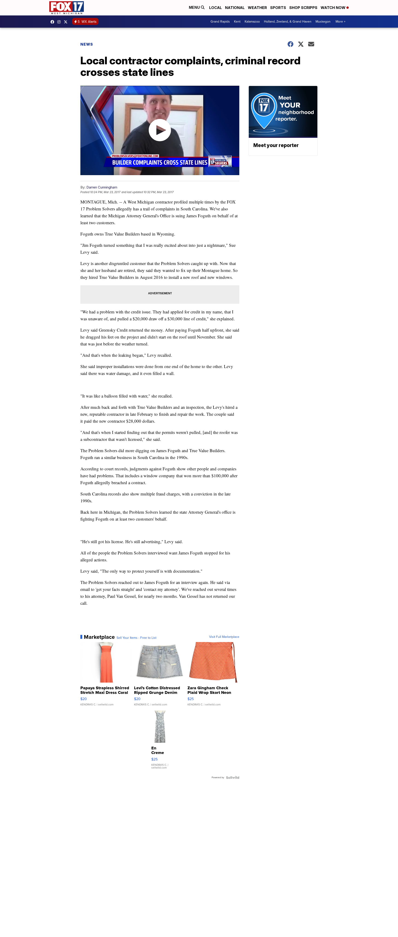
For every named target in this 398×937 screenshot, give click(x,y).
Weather (257, 7)
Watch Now (333, 7)
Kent (237, 21)
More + (340, 21)
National (235, 7)
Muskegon (323, 21)
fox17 (67, 22)
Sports (278, 7)
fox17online (53, 22)
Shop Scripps (303, 7)
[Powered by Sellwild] (232, 777)
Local (215, 7)
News (86, 44)
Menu (195, 7)
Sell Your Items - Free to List (136, 637)
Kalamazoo (252, 21)
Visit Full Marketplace (224, 637)
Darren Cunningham (101, 187)
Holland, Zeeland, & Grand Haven (287, 21)
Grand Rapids (220, 21)
